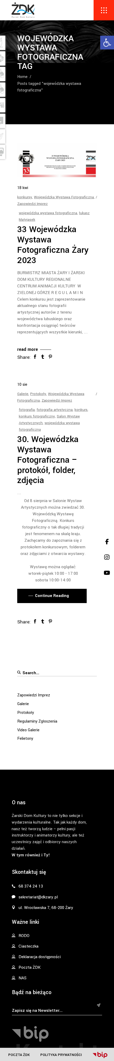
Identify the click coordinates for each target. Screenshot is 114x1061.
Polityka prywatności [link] (61, 1054)
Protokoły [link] (38, 393)
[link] (107, 42)
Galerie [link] (22, 393)
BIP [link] (100, 1055)
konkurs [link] (80, 409)
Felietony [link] (25, 738)
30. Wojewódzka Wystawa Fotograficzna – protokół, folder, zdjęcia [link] (47, 460)
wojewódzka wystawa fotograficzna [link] (48, 212)
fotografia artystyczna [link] (55, 409)
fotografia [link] (27, 409)
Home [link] (22, 77)
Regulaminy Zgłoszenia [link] (37, 721)
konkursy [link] (24, 197)
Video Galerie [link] (28, 730)
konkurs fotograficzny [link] (37, 416)
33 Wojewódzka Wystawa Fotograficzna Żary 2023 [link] (53, 245)
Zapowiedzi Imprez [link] (32, 203)
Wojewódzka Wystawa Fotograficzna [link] (64, 197)
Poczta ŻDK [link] (19, 1054)
